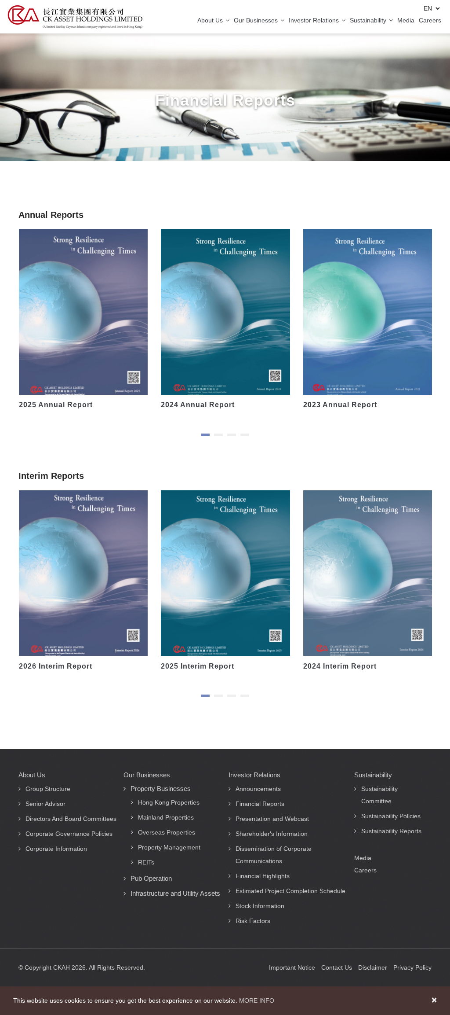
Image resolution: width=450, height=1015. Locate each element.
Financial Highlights (263, 875)
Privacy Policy (412, 967)
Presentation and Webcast (272, 818)
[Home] (75, 16)
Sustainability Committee (379, 795)
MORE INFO (256, 1000)
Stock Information (260, 905)
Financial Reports (260, 803)
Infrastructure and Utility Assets (175, 893)
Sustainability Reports (391, 831)
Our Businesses (256, 20)
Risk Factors (253, 920)
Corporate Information (56, 848)
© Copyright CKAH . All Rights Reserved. (81, 967)
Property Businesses (161, 788)
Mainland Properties (166, 817)
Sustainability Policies (391, 816)
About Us (211, 20)
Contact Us (336, 967)
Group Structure (47, 788)
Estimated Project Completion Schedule (290, 890)
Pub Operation (151, 878)
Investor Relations (315, 20)
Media (405, 20)
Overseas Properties (166, 832)
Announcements (258, 788)
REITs (146, 862)
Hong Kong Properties (169, 802)
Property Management (169, 847)
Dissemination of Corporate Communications (274, 854)
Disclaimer (372, 967)
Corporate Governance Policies (68, 833)
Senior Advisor (45, 803)
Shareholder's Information (272, 833)
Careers (430, 20)
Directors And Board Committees (70, 818)
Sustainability (369, 20)
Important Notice (292, 967)
